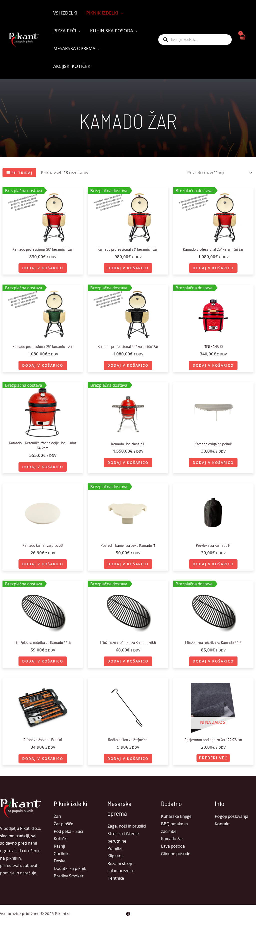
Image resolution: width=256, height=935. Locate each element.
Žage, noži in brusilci (127, 826)
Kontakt (222, 824)
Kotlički (61, 838)
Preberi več (213, 758)
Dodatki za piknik (70, 868)
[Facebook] (128, 914)
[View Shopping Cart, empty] (242, 39)
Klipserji (115, 856)
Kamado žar (172, 838)
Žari (57, 816)
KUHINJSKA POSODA (111, 31)
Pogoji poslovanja (231, 816)
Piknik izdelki (102, 13)
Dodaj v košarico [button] (42, 267)
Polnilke (115, 848)
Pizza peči (64, 31)
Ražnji (59, 846)
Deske (60, 861)
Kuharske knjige (176, 816)
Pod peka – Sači (68, 831)
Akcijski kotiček (71, 66)
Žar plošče (63, 824)
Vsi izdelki (65, 13)
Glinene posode (175, 853)
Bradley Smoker (69, 876)
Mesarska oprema (74, 48)
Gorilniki (62, 853)
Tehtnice (116, 878)
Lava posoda (173, 846)
